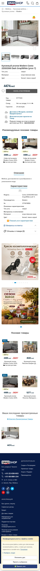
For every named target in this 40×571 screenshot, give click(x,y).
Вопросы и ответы (14, 225)
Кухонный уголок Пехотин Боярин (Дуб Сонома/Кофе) (29, 363)
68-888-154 (11, 476)
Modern (19, 11)
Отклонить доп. (20, 557)
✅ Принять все (20, 566)
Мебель (8, 9)
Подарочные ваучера (8, 521)
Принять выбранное (20, 562)
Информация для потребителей (7, 517)
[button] (12, 282)
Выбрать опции (9, 553)
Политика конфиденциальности (8, 525)
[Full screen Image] (35, 48)
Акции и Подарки (26, 472)
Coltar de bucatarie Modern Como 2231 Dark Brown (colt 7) (10, 160)
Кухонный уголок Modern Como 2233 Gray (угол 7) (10, 398)
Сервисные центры (8, 507)
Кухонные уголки (8, 11)
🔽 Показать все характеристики (20, 221)
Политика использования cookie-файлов (10, 530)
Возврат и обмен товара (9, 535)
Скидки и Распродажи (28, 465)
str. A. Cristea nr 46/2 (10, 480)
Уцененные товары (27, 468)
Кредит (4, 510)
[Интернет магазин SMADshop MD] (15, 3)
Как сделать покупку (8, 503)
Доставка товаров (7, 513)
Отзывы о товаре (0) (15, 231)
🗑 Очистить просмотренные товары (20, 419)
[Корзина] (37, 3)
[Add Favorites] (3, 91)
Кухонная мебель (19, 9)
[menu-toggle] (3, 3)
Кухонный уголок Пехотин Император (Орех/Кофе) (30, 398)
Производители (26, 475)
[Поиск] (32, 3)
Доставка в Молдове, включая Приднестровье (21, 112)
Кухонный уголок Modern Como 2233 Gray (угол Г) (10, 363)
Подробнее (23, 549)
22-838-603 (11, 473)
